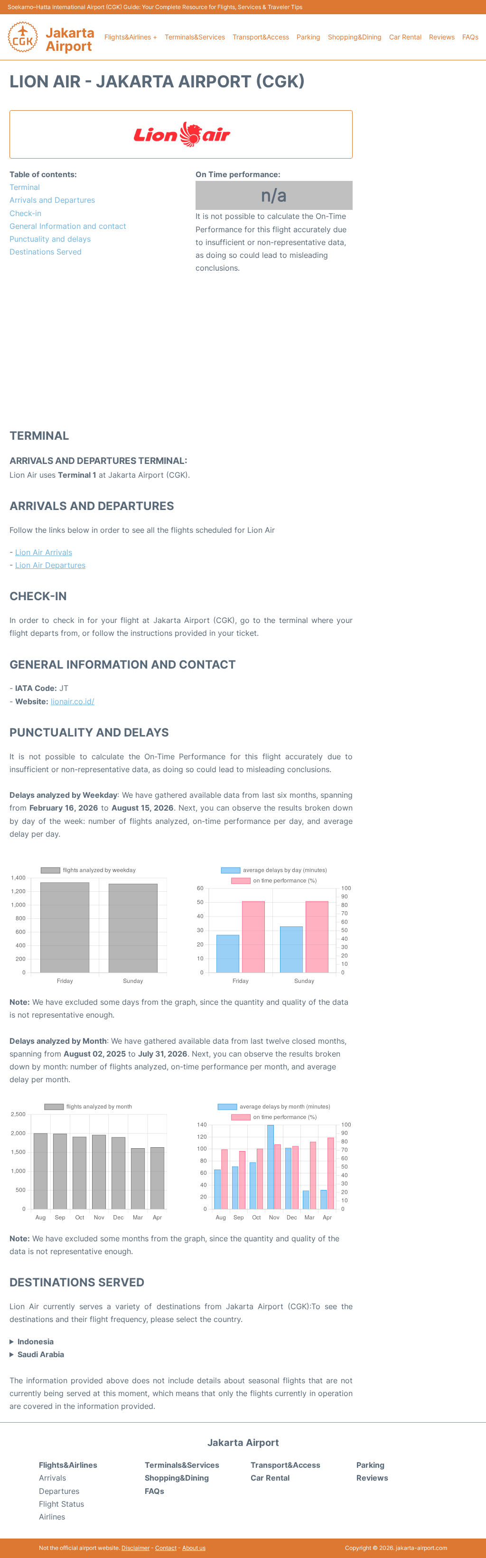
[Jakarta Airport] (23, 36)
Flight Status (61, 1504)
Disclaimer (136, 1547)
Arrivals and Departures (52, 200)
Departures (59, 1491)
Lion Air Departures (50, 565)
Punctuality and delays (50, 239)
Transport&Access (261, 37)
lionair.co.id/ (72, 701)
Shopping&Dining (355, 37)
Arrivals (52, 1477)
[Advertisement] (181, 350)
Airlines (52, 1516)
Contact (166, 1547)
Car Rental (405, 37)
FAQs (470, 37)
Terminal (24, 187)
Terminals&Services (195, 37)
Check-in (25, 213)
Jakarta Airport (70, 39)
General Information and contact (67, 226)
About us (194, 1547)
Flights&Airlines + (130, 37)
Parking (308, 37)
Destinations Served (45, 251)
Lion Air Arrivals (43, 552)
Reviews (442, 37)
